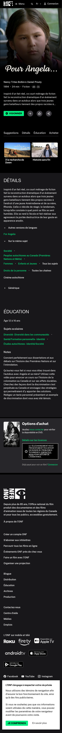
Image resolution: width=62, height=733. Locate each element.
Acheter (54, 133)
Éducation (40, 133)
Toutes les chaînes (41, 270)
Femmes (8, 263)
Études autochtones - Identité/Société (24, 344)
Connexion (53, 464)
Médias (7, 619)
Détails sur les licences (34, 440)
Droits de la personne (15, 270)
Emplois (8, 624)
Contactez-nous (12, 607)
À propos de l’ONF (13, 521)
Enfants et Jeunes (27, 263)
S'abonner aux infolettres (17, 540)
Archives (8, 591)
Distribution (10, 579)
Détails (26, 133)
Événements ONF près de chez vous (23, 551)
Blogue (7, 573)
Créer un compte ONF (15, 534)
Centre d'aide (11, 613)
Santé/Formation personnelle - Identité (24, 339)
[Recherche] (32, 4)
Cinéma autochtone (14, 277)
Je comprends (17, 723)
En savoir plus (39, 723)
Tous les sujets (50, 263)
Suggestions (11, 133)
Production (9, 597)
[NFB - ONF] (8, 4)
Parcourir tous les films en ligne (20, 546)
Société (8, 251)
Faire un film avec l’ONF (16, 557)
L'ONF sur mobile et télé (17, 635)
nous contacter (37, 429)
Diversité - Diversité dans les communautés (26, 334)
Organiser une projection (17, 563)
